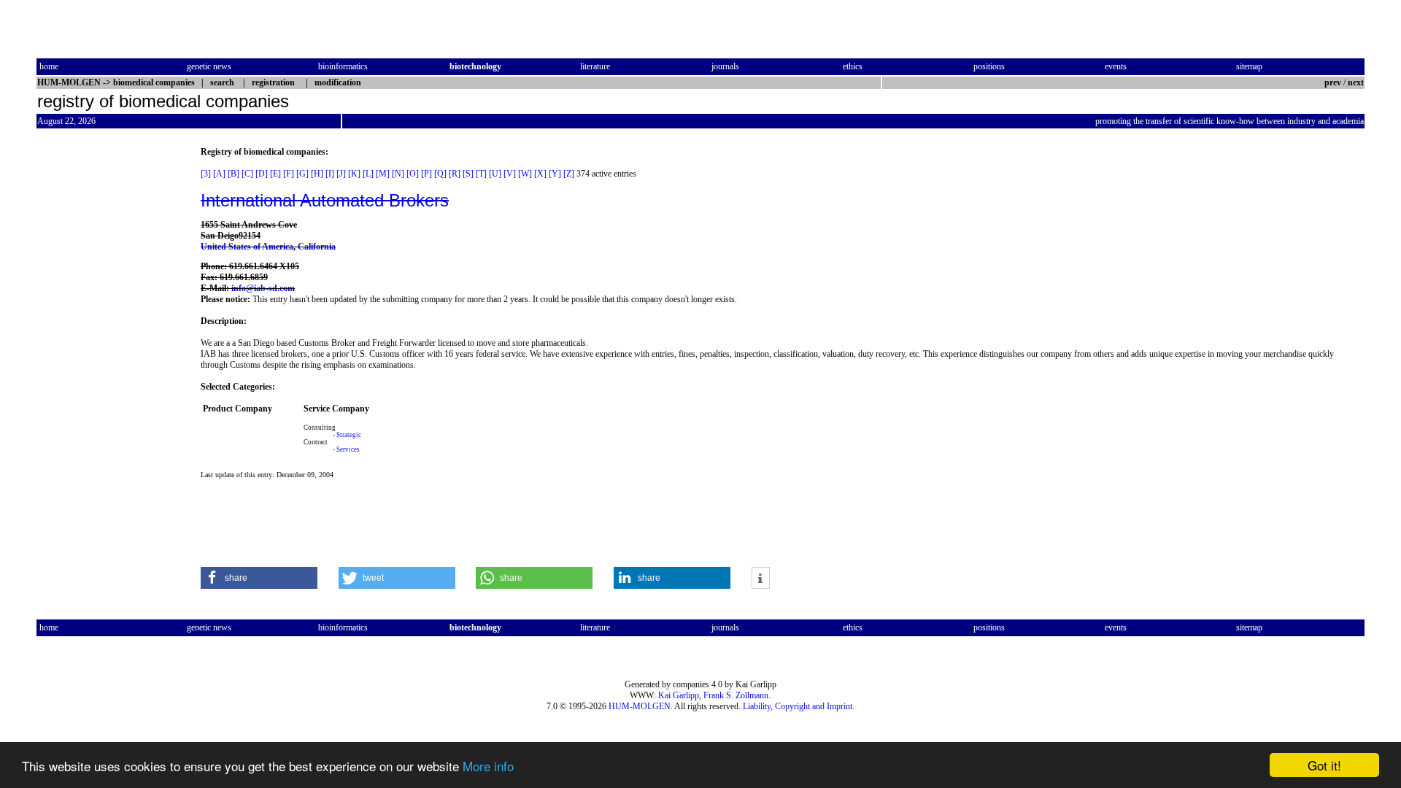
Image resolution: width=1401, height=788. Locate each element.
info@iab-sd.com (263, 288)
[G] (302, 174)
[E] (275, 174)
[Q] (440, 174)
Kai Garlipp (678, 695)
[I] (329, 174)
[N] (398, 174)
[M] (383, 174)
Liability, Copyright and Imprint (797, 706)
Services (348, 449)
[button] (259, 578)
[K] (354, 174)
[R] (454, 174)
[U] (495, 174)
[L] (368, 174)
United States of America (247, 247)
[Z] (568, 174)
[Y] (555, 174)
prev (1332, 82)
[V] (509, 174)
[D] (261, 174)
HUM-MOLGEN (640, 706)
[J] (341, 174)
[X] (540, 174)
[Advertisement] (97, 365)
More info (488, 766)
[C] (247, 174)
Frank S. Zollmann (735, 695)
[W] (525, 174)
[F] (288, 174)
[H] (317, 174)
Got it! (1324, 765)
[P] (426, 174)
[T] (481, 174)
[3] (206, 174)
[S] (468, 174)
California (317, 247)
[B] (233, 174)
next (1356, 82)
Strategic (348, 435)
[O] (412, 174)
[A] (219, 174)
